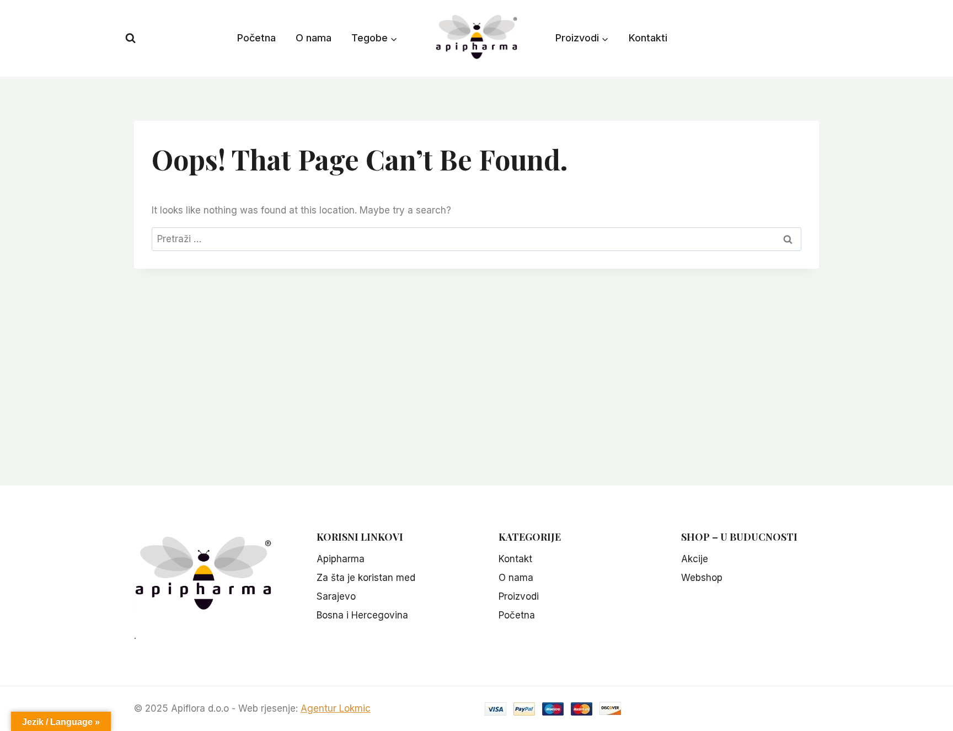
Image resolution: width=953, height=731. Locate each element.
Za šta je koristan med (366, 577)
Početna (256, 38)
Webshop (701, 577)
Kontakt (515, 558)
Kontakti (648, 38)
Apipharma (341, 558)
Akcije (694, 558)
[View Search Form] (130, 38)
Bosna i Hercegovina (362, 615)
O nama (313, 38)
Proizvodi (519, 596)
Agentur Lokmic (336, 708)
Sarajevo (336, 596)
